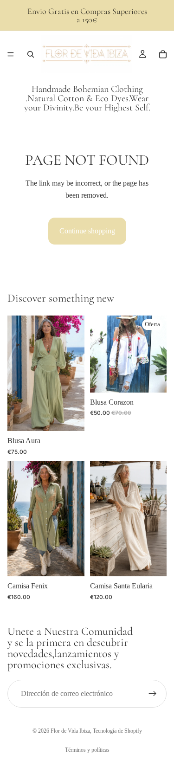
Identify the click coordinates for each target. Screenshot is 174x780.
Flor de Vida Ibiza (70, 731)
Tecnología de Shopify (117, 731)
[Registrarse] (152, 693)
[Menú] (10, 54)
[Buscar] (30, 54)
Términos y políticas (87, 750)
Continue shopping (87, 231)
